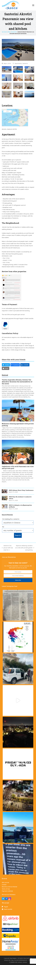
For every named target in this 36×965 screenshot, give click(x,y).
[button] (33, 5)
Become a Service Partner (9, 887)
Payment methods (7, 891)
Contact (4, 884)
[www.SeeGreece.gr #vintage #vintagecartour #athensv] (18, 827)
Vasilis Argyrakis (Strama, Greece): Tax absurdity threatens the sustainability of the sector (17, 382)
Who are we (5, 882)
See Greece (4, 32)
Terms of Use (6, 889)
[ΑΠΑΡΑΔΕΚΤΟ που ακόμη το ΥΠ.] (18, 637)
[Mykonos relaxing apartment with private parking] (18, 410)
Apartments (14, 32)
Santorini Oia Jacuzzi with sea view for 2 (7, 548)
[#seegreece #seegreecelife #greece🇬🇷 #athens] (18, 732)
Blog (9, 32)
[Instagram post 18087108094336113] (18, 700)
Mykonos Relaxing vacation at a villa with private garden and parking (24, 548)
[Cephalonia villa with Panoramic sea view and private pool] (18, 452)
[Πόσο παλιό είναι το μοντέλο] (18, 668)
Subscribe (18, 580)
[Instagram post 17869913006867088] (18, 859)
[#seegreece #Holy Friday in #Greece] (18, 795)
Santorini (25, 63)
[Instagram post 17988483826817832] (18, 764)
